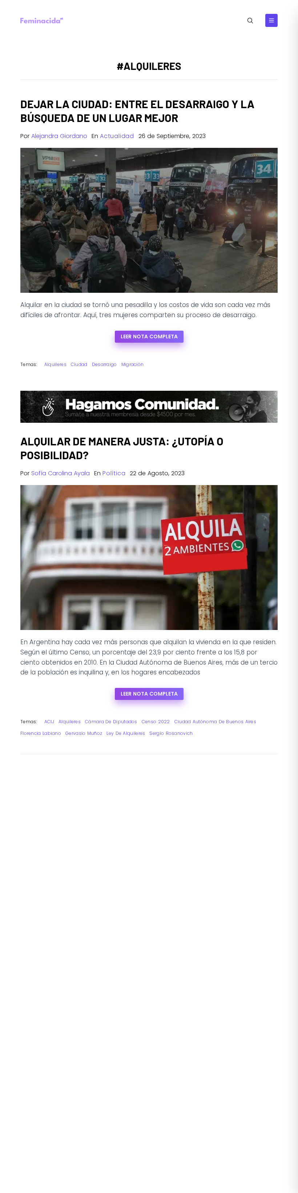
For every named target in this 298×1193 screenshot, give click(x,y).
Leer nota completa (149, 336)
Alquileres (55, 364)
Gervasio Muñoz (83, 733)
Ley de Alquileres (125, 733)
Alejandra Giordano (59, 136)
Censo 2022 (156, 721)
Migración (132, 364)
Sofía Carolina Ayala (60, 473)
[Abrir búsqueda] (250, 20)
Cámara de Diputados (111, 721)
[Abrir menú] (271, 20)
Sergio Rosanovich (171, 733)
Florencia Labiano (40, 733)
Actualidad (117, 136)
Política (113, 473)
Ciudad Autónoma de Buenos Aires (215, 721)
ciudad (79, 364)
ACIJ (49, 721)
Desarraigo (104, 364)
